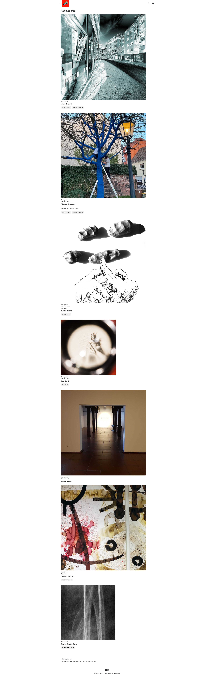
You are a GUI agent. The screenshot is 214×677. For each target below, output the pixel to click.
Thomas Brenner (77, 107)
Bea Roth (65, 385)
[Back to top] (211, 673)
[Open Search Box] (148, 3)
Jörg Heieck (66, 107)
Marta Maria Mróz (68, 647)
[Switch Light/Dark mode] (153, 3)
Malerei (64, 308)
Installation (65, 201)
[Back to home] (208, 673)
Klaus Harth (66, 314)
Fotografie (64, 101)
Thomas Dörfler (67, 580)
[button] (149, 3)
